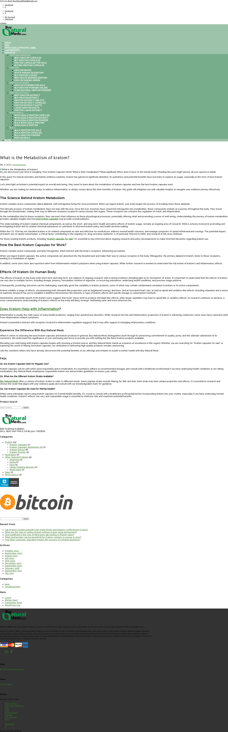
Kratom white (22, 70)
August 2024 (11, 556)
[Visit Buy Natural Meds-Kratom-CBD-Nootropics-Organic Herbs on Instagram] (6, 652)
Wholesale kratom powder (31, 120)
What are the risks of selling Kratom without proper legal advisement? (41, 532)
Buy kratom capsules (27, 60)
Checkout (9, 19)
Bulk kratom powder (27, 135)
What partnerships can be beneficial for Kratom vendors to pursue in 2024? (43, 537)
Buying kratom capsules (29, 65)
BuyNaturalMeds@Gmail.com (12, 669)
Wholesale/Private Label (20, 48)
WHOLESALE (12, 474)
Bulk (12, 127)
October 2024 (12, 551)
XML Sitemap (11, 717)
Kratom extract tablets (29, 100)
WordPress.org (12, 605)
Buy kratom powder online (31, 87)
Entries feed (11, 600)
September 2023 (13, 566)
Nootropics (10, 454)
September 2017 (13, 571)
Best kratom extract (27, 95)
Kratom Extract (19, 92)
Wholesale (16, 112)
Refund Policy (11, 713)
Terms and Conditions (14, 706)
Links (7, 710)
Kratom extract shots (28, 105)
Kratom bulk (22, 137)
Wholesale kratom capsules (32, 115)
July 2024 (9, 558)
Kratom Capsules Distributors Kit (26, 447)
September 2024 (13, 553)
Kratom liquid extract (28, 110)
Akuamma (15, 459)
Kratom (14, 67)
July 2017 (9, 573)
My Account (10, 17)
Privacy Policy (11, 704)
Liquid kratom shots (26, 107)
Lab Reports (12, 50)
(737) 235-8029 (6, 1)
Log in (8, 597)
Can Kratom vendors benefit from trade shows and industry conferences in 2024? (46, 529)
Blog (8, 140)
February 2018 (12, 568)
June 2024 (10, 561)
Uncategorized (19, 164)
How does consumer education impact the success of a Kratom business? (42, 539)
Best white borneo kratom (30, 77)
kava (7, 584)
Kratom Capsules (20, 55)
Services (10, 53)
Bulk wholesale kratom (29, 122)
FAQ (7, 45)
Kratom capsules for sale (30, 62)
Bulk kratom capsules (28, 132)
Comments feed (13, 602)
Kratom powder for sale (29, 85)
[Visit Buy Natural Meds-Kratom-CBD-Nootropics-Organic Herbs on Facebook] (11, 652)
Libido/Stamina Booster (22, 467)
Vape (7, 472)
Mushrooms (15, 469)
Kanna (13, 462)
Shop (8, 43)
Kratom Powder (19, 82)
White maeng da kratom (28, 72)
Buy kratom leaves (25, 75)
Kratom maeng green (27, 80)
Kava (12, 464)
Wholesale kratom (26, 125)
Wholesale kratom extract (31, 117)
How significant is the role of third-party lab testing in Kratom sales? (39, 534)
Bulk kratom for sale (27, 130)
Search (26, 407)
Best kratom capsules (27, 57)
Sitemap (8, 715)
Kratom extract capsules (30, 102)
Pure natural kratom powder (32, 90)
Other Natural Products (16, 457)
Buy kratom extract (26, 97)
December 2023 (13, 563)
